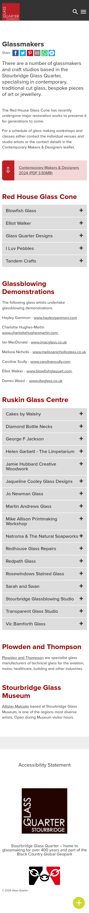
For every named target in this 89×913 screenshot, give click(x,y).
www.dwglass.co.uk (46, 381)
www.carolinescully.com (50, 361)
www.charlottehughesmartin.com (30, 333)
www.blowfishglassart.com (49, 371)
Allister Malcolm (15, 706)
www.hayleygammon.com (55, 317)
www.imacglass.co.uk (49, 342)
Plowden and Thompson (23, 657)
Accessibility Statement (44, 765)
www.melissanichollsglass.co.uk (59, 352)
